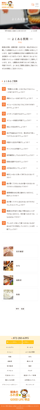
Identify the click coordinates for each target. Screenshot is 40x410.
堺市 (17, 309)
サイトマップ (30, 385)
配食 (22, 309)
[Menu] (37, 4)
